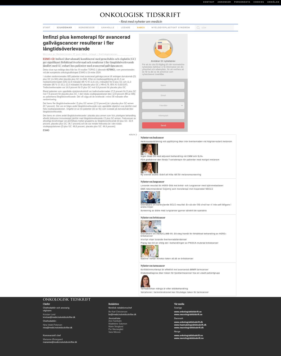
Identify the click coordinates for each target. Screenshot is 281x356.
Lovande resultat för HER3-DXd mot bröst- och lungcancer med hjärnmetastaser (182, 185)
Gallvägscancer (108, 54)
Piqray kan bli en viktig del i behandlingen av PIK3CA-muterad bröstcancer (179, 242)
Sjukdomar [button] (64, 27)
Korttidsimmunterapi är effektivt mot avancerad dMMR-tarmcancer (174, 269)
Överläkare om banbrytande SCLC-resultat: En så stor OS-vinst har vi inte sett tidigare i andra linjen (186, 205)
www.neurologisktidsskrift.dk (189, 327)
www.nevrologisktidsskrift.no (189, 338)
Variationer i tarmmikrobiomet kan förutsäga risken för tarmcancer (175, 292)
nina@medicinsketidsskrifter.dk (57, 327)
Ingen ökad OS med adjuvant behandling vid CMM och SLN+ (172, 156)
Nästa (132, 135)
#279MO (110, 69)
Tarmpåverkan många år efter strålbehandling (164, 288)
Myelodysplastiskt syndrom (171, 27)
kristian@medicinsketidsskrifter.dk (59, 317)
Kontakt (208, 2)
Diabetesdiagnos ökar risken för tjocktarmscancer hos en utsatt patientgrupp (180, 272)
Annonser (224, 2)
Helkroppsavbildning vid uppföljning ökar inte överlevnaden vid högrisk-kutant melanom (186, 141)
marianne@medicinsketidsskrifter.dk (60, 342)
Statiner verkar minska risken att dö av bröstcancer (167, 258)
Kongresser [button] (87, 27)
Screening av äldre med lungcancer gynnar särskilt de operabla (174, 210)
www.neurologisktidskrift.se (188, 314)
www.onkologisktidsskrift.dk (188, 322)
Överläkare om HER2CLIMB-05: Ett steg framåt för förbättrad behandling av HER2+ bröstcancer (184, 234)
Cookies (259, 2)
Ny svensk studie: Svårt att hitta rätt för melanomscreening (171, 174)
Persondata (242, 2)
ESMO (46, 130)
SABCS (141, 27)
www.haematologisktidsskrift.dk (190, 325)
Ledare (125, 27)
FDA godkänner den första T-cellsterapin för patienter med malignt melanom (180, 159)
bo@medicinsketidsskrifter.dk (122, 314)
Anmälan (273, 2)
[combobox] (214, 27)
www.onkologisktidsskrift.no (188, 335)
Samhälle (107, 27)
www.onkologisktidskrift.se (187, 311)
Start (46, 27)
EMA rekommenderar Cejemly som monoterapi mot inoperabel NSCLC (177, 188)
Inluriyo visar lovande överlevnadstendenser (164, 239)
